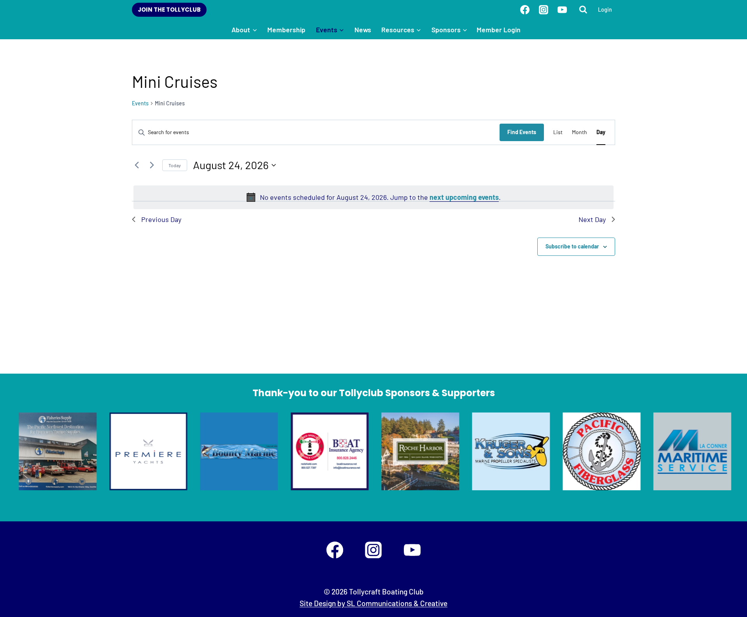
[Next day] (151, 165)
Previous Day (161, 219)
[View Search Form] (583, 9)
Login (605, 9)
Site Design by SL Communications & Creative (373, 603)
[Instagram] (543, 9)
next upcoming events (464, 197)
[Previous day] (136, 165)
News (362, 29)
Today (174, 165)
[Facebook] (525, 9)
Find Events (521, 132)
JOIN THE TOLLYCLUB (169, 9)
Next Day (592, 219)
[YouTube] (562, 9)
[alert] (373, 197)
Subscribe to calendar (572, 246)
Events (140, 103)
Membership (286, 29)
